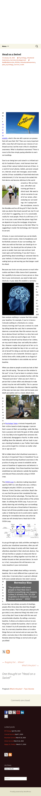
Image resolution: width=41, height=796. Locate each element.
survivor (16, 65)
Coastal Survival (9, 734)
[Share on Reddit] (14, 712)
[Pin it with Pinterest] (18, 712)
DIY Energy (7, 731)
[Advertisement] (20, 22)
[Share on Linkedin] (22, 712)
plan (3, 65)
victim (22, 65)
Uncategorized (21, 60)
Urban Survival (9, 741)
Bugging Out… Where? (13, 662)
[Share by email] (6, 716)
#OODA (17, 62)
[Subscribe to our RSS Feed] (8, 651)
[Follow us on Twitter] (4, 651)
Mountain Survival (10, 738)
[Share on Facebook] (6, 712)
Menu (4, 46)
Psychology (22, 58)
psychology (9, 65)
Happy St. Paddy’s (10, 744)
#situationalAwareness (27, 62)
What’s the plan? (30, 665)
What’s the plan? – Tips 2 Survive (22, 689)
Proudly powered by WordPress (20, 792)
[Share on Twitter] (10, 712)
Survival (12, 60)
